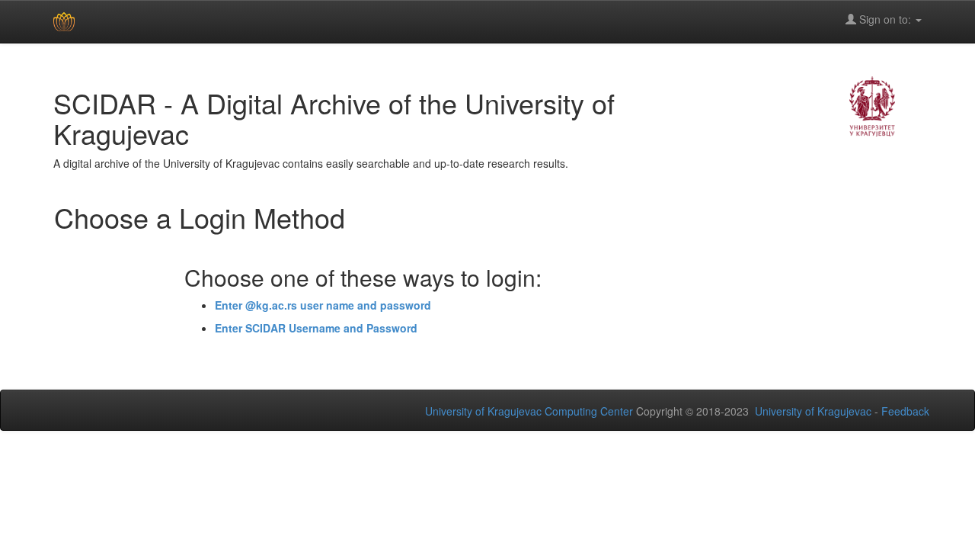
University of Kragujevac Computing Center (529, 411)
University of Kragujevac (813, 411)
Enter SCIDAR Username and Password (316, 328)
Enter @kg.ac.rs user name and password (323, 305)
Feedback (905, 411)
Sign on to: (885, 19)
